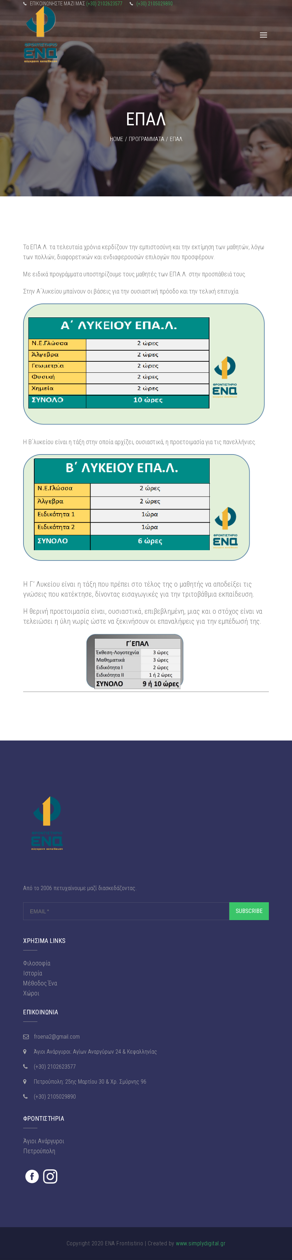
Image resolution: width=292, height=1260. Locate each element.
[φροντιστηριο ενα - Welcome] (41, 35)
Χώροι (31, 993)
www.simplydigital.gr (200, 1243)
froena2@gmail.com (57, 1036)
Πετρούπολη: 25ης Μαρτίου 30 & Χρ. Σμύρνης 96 (90, 1081)
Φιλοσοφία (36, 963)
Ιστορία (32, 973)
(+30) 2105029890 (154, 3)
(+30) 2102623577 (104, 3)
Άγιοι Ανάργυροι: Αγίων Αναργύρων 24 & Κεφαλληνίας (95, 1051)
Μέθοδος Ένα (40, 983)
